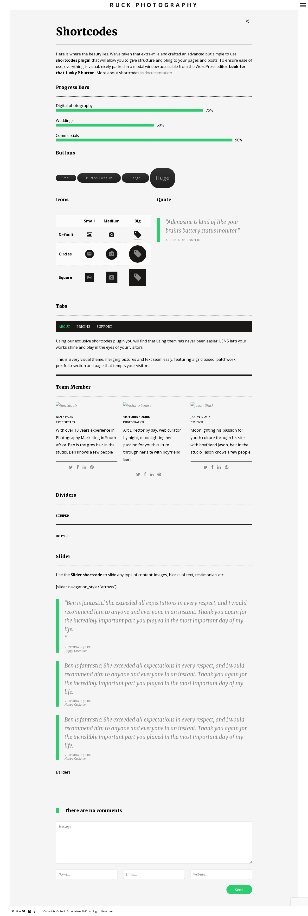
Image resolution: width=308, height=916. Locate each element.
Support (104, 327)
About (64, 327)
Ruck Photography (154, 5)
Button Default (99, 178)
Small (66, 178)
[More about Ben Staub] (86, 405)
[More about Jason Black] (221, 405)
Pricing (83, 327)
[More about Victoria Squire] (154, 405)
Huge (162, 178)
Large (135, 178)
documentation (158, 72)
